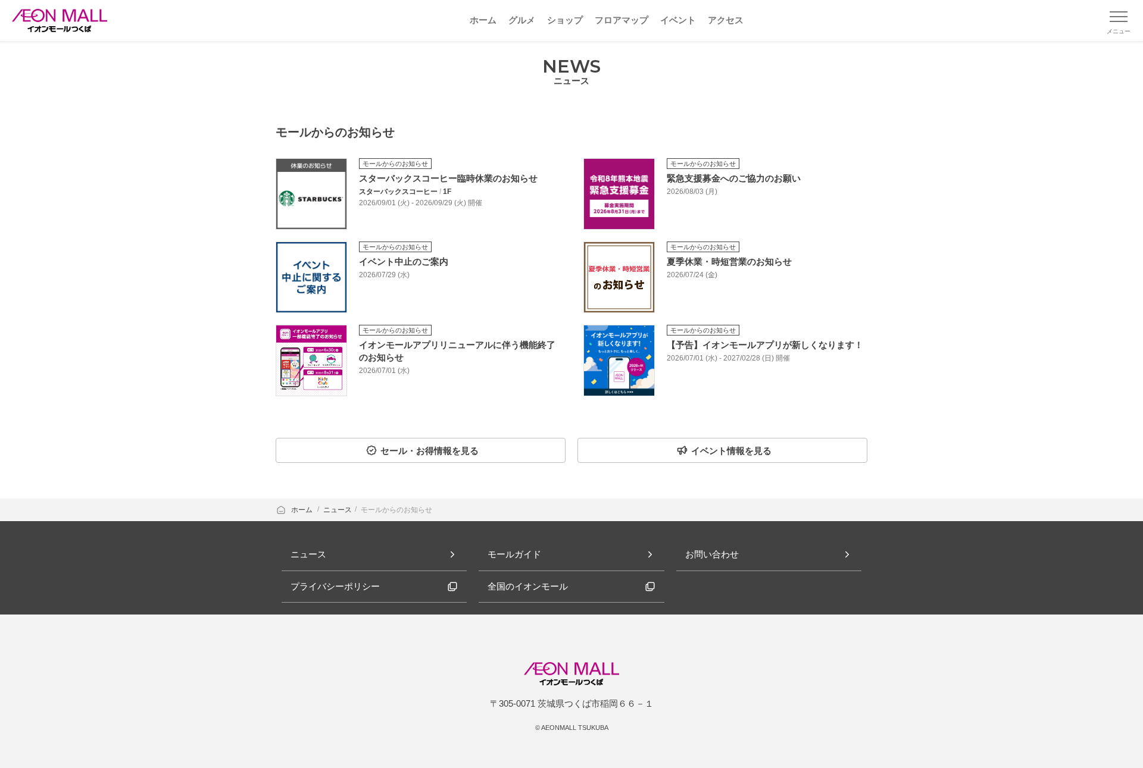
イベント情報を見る (731, 451)
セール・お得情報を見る (429, 451)
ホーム (302, 510)
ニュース (337, 510)
